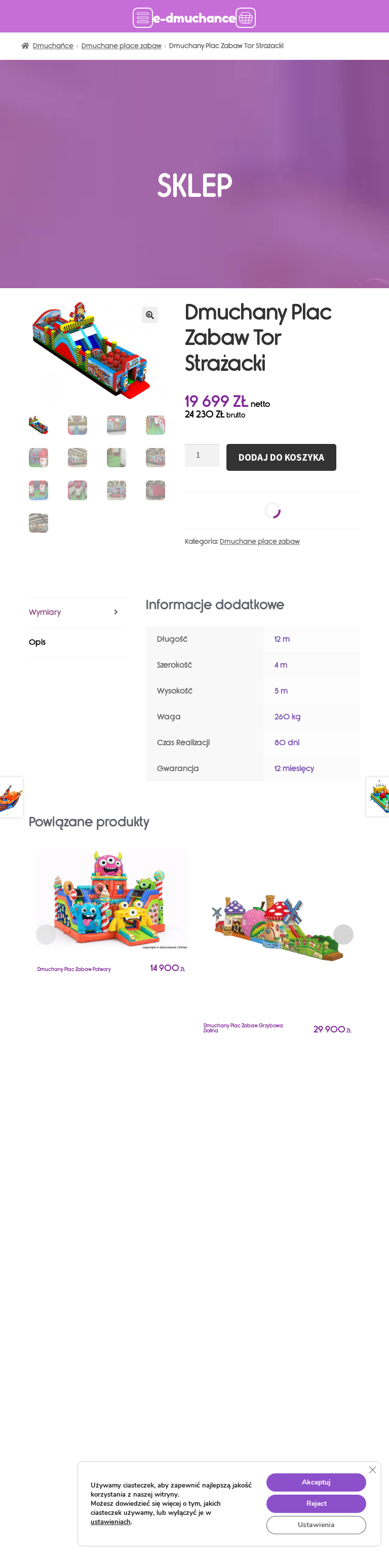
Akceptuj (316, 1482)
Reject (316, 1503)
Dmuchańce (53, 46)
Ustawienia (316, 1525)
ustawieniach (111, 1522)
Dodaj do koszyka (281, 457)
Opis (37, 642)
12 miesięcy (294, 768)
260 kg (288, 716)
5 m (281, 691)
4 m (281, 665)
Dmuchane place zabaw (122, 46)
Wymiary (45, 612)
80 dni (287, 742)
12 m (282, 639)
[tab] (77, 613)
